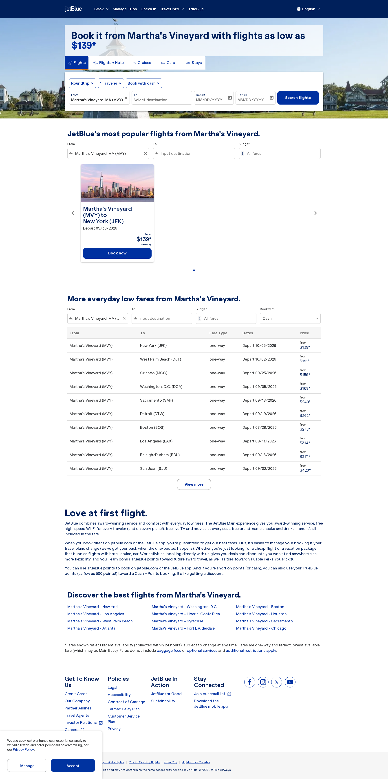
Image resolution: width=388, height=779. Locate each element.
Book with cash (142, 83)
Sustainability (163, 701)
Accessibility (119, 694)
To (135, 95)
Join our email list (212, 693)
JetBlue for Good (166, 693)
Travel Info (172, 9)
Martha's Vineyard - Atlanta (91, 628)
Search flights (298, 97)
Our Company (77, 701)
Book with (267, 309)
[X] (276, 682)
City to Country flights (144, 762)
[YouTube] (290, 682)
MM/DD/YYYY (209, 100)
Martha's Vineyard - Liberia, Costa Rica (186, 614)
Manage (27, 766)
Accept (72, 766)
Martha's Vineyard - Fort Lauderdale (183, 628)
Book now (117, 253)
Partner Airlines (78, 708)
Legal (112, 687)
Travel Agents (77, 715)
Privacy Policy (23, 750)
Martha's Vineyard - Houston (261, 614)
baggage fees (169, 650)
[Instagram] (263, 682)
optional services (202, 650)
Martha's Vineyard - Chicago (261, 628)
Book (102, 9)
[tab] (76, 63)
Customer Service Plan (124, 719)
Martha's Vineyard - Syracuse (177, 621)
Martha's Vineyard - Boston (260, 606)
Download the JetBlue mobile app (211, 704)
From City (170, 762)
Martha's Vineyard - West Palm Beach (100, 621)
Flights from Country (196, 762)
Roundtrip (80, 83)
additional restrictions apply (251, 650)
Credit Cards (76, 693)
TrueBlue (196, 9)
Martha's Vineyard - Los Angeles (95, 614)
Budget (244, 144)
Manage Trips (125, 9)
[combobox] (97, 100)
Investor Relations (84, 722)
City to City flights (111, 762)
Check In (148, 9)
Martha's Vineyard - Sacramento (264, 621)
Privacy (114, 728)
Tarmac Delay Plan (124, 709)
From (74, 95)
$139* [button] (83, 45)
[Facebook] (249, 682)
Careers (75, 729)
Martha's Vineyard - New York (93, 606)
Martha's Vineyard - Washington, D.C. (185, 606)
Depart (200, 95)
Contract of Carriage (126, 702)
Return (242, 95)
